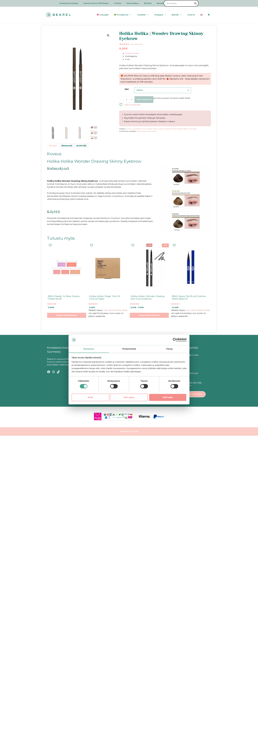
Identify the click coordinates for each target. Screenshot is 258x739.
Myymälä (160, 3)
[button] (108, 35)
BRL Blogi (147, 3)
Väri (127, 89)
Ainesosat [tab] (66, 145)
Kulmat (129, 129)
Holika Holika (132, 53)
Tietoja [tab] (169, 349)
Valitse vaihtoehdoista (66, 315)
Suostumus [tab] (88, 349)
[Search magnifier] (195, 3)
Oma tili (191, 15)
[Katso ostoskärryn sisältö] (208, 15)
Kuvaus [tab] (53, 145)
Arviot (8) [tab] (81, 145)
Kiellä (90, 397)
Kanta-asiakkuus (133, 3)
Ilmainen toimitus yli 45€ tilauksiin (96, 3)
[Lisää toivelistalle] (51, 245)
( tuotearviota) (137, 44)
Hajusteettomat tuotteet (142, 129)
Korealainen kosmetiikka (172, 129)
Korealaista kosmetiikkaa (69, 3)
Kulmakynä (151, 131)
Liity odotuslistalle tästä (115, 310)
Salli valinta (129, 397)
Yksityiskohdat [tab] (129, 349)
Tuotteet (141, 15)
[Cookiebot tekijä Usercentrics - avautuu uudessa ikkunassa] (175, 340)
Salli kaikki (168, 397)
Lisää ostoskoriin (144, 99)
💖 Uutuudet (103, 15)
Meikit (185, 129)
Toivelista (117, 3)
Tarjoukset (193, 129)
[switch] (114, 386)
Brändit (175, 15)
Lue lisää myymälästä (192, 394)
